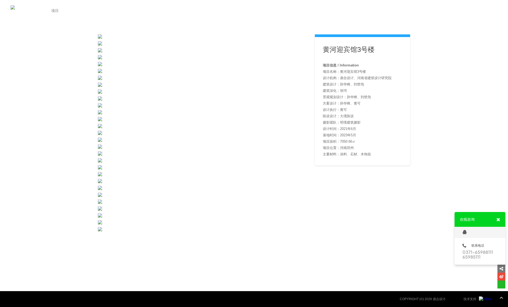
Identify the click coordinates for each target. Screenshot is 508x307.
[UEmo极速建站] (485, 299)
